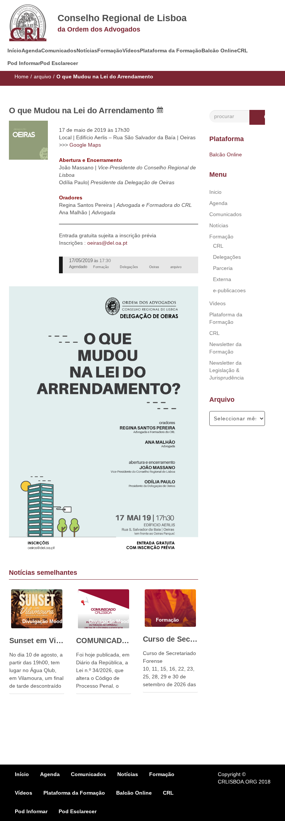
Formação (109, 50)
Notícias (86, 50)
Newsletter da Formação (225, 348)
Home (21, 76)
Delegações (227, 257)
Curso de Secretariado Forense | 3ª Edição (170, 639)
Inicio (215, 192)
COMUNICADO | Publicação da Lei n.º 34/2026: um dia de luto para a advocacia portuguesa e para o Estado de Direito (103, 640)
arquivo (42, 76)
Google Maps (85, 145)
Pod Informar (23, 63)
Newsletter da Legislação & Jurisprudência (226, 370)
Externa (222, 279)
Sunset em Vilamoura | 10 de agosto (36, 640)
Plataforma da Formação (171, 50)
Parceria (223, 268)
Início (14, 50)
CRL (242, 50)
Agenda (31, 50)
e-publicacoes (229, 290)
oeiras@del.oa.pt (107, 243)
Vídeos (131, 50)
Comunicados (58, 50)
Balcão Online (219, 50)
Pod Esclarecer (59, 63)
